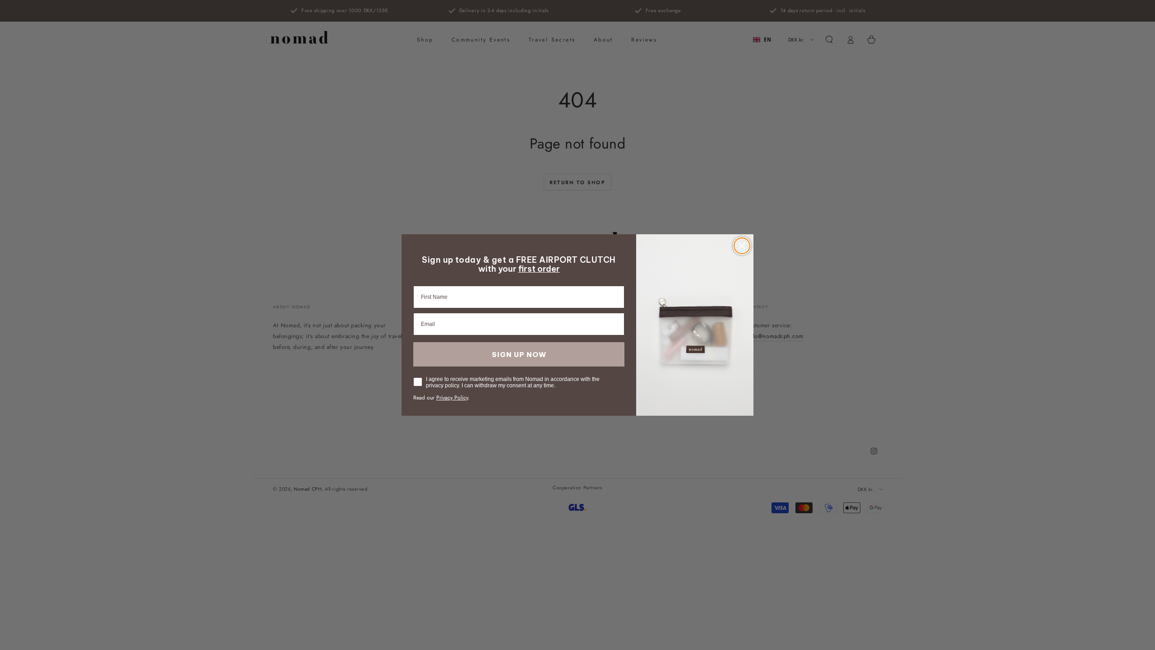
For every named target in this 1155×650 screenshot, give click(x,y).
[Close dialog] (742, 246)
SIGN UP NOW (519, 354)
